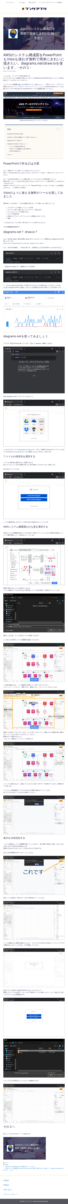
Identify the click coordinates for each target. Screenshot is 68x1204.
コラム (7, 1162)
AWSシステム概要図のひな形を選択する (20, 148)
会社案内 (6, 1180)
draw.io (38, 343)
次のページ (19, 1134)
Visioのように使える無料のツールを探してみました (21, 137)
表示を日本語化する (15, 151)
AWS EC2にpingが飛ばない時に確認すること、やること (20, 1166)
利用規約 (6, 1185)
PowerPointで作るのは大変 (15, 134)
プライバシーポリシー (10, 1194)
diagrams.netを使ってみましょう (16, 144)
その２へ (9, 154)
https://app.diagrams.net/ (18, 452)
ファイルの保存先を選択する (17, 146)
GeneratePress (43, 1201)
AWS (6, 1164)
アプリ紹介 (22, 2)
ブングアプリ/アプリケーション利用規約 (50, 2)
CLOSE (58, 129)
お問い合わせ (32, 2)
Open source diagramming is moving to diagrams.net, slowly (23, 243)
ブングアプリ (10, 2)
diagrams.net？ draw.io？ (14, 140)
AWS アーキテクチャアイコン (28, 86)
